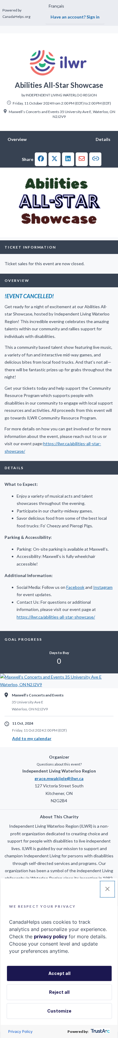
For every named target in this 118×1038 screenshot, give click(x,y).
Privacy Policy (20, 1031)
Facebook (75, 587)
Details (103, 139)
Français (56, 5)
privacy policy (50, 936)
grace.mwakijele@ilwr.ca (59, 778)
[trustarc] (99, 1031)
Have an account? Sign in (75, 16)
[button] (41, 159)
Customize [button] (59, 1010)
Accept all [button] (59, 973)
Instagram (103, 587)
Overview (17, 139)
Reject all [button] (59, 992)
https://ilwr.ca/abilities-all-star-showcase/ (56, 616)
